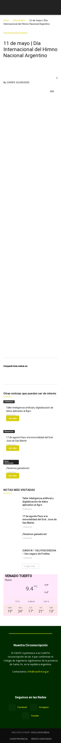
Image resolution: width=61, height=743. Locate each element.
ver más (13, 418)
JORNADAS (9, 402)
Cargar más (29, 566)
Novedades (22, 32)
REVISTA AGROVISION (41, 738)
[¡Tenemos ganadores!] (11, 538)
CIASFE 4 (12, 82)
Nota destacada (8, 462)
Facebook (22, 707)
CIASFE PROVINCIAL (19, 738)
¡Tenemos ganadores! (18, 468)
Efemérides (19, 20)
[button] (56, 8)
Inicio (6, 20)
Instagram (44, 707)
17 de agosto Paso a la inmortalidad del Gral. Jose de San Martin (39, 519)
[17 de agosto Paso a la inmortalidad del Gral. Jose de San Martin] (11, 520)
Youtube (35, 715)
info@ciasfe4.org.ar (38, 671)
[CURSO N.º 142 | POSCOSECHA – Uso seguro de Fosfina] (11, 554)
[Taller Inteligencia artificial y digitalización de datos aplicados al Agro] (11, 502)
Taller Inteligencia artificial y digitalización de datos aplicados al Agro (38, 501)
